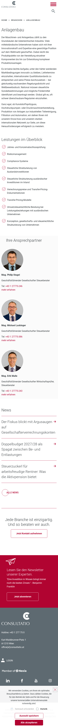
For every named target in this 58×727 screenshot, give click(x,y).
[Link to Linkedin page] (7, 681)
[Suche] (53, 11)
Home (4, 20)
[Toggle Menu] (53, 4)
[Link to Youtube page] (36, 681)
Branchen (17, 20)
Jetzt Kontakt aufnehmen (29, 533)
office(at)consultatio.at (12, 647)
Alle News (12, 492)
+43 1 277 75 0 (17, 632)
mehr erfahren (8, 289)
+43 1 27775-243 (13, 391)
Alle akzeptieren (29, 722)
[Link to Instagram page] (50, 681)
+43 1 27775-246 (13, 286)
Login (9, 660)
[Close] (55, 690)
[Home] (8, 4)
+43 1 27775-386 (13, 336)
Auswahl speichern (29, 715)
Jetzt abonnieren (22, 596)
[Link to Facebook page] (22, 681)
